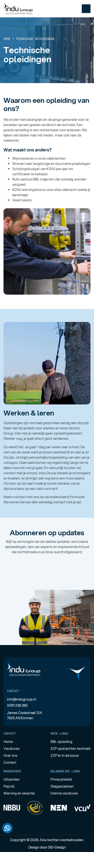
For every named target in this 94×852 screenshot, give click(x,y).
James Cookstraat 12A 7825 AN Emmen (24, 715)
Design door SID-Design (47, 847)
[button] (86, 8)
